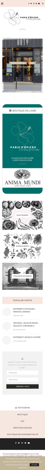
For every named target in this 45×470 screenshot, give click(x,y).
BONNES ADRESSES (18, 63)
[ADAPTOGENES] (22, 215)
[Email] (39, 3)
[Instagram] (33, 3)
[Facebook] (28, 3)
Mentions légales (22, 428)
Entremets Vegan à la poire (26, 337)
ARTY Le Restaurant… (22, 67)
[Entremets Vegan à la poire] (6, 340)
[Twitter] (31, 3)
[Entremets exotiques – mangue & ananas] (6, 312)
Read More (23, 467)
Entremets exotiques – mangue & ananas (24, 310)
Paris (32, 63)
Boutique (22, 414)
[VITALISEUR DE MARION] (22, 276)
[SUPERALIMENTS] (22, 246)
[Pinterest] (36, 3)
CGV (22, 421)
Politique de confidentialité (22, 434)
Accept (34, 465)
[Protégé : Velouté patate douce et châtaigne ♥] (6, 326)
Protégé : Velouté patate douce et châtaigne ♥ (25, 324)
